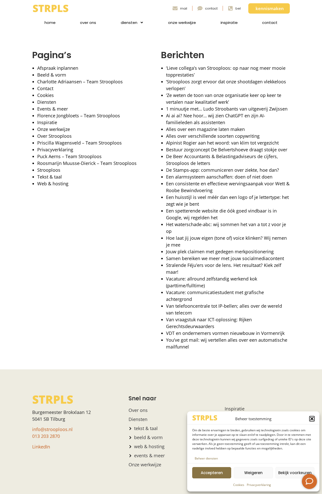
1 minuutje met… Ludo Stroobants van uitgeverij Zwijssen (227, 109)
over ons (88, 22)
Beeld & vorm (51, 75)
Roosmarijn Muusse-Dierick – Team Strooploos (87, 163)
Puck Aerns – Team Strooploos (69, 156)
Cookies (238, 485)
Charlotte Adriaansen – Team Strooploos (80, 82)
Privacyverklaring (259, 485)
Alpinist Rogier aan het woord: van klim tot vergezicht (222, 143)
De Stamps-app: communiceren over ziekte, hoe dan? (222, 170)
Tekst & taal (49, 177)
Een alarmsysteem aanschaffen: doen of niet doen (219, 177)
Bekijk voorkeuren (295, 472)
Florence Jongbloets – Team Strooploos (78, 116)
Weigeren (253, 472)
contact (269, 22)
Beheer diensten (206, 458)
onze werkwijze (182, 22)
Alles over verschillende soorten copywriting (213, 136)
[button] (311, 418)
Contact (45, 88)
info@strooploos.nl (52, 429)
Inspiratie (47, 122)
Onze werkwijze (53, 129)
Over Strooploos (54, 136)
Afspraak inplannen (57, 68)
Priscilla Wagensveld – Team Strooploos (79, 143)
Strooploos (48, 170)
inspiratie (229, 22)
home (50, 22)
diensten (129, 22)
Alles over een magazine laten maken (205, 129)
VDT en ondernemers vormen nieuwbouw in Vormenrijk (225, 333)
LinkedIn (41, 447)
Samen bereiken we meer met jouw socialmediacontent (225, 258)
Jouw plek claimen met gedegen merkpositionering (220, 252)
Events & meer (52, 109)
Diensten (46, 102)
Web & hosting (52, 184)
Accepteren (212, 472)
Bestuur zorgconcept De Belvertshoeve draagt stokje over (226, 150)
